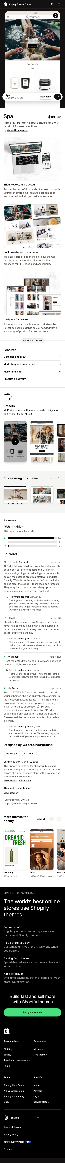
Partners (37, 1091)
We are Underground (17, 130)
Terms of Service (12, 1127)
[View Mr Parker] (42, 441)
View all (41, 819)
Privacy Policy (11, 1134)
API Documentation (14, 1091)
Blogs (7, 1102)
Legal (36, 1096)
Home (7, 1065)
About (36, 1085)
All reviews (11, 553)
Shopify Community (14, 1096)
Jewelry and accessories (17, 1060)
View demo (46, 96)
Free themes (40, 1054)
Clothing (8, 1049)
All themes (29, 753)
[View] (15, 495)
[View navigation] (59, 4)
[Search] (52, 4)
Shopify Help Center (14, 1085)
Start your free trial (32, 1012)
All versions (25, 780)
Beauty (7, 1054)
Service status (41, 1102)
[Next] (59, 478)
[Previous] (51, 478)
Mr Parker (19, 122)
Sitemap (8, 1149)
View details (10, 780)
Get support (12, 753)
